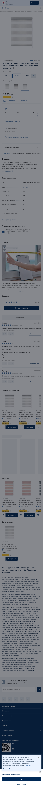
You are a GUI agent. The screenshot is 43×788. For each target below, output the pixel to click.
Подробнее (30, 765)
